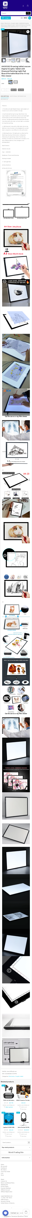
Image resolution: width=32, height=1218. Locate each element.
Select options (9, 1107)
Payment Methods (6, 1188)
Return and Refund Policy (8, 1183)
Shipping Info (4, 1184)
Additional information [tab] (18, 96)
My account (4, 1166)
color (3, 83)
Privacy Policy (5, 1186)
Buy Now (21, 89)
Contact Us (4, 1181)
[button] (27, 31)
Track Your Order (5, 1171)
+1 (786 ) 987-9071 (6, 1197)
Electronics (7, 23)
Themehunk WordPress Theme (19, 1216)
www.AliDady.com (18, 1213)
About (2, 1179)
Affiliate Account (5, 1190)
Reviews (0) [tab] (4, 99)
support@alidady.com (6, 1196)
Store (2, 1175)
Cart (2, 1173)
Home (2, 23)
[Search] (29, 1142)
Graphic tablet (15, 23)
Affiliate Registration (6, 1191)
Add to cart (13, 89)
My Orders (4, 1169)
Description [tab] (5, 96)
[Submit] (28, 13)
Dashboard (4, 1168)
